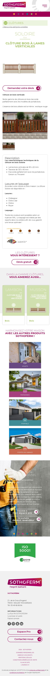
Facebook (9, 623)
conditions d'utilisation (17, 672)
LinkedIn (21, 623)
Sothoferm (14, 6)
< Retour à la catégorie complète (15, 27)
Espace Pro (24, 631)
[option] (25, 236)
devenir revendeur (23, 519)
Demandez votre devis (20, 88)
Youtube (17, 623)
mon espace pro (22, 512)
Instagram (13, 623)
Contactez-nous (23, 639)
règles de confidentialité (37, 670)
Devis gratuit (23, 262)
